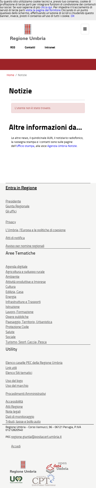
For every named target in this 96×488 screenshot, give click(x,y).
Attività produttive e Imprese (26, 282)
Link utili (11, 368)
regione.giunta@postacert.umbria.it (36, 437)
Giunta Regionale (17, 206)
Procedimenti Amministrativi (26, 394)
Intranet (50, 47)
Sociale (11, 337)
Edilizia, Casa (14, 292)
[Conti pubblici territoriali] (43, 479)
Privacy (11, 222)
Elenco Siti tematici (19, 373)
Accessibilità (14, 401)
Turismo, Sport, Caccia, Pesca (26, 342)
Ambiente (12, 277)
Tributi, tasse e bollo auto (23, 422)
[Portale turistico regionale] (16, 479)
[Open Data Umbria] (57, 466)
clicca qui (46, 7)
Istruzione (13, 307)
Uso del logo (14, 381)
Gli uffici (11, 211)
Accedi (16, 446)
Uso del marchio (17, 386)
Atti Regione (14, 407)
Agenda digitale (16, 267)
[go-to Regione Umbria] (28, 26)
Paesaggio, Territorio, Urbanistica (29, 322)
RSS (12, 47)
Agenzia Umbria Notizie (62, 146)
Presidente (13, 201)
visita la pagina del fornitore (43, 10)
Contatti (30, 47)
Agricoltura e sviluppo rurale (25, 272)
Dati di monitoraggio (20, 417)
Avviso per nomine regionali (25, 246)
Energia (11, 297)
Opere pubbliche (17, 317)
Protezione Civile (17, 327)
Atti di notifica (15, 238)
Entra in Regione (21, 187)
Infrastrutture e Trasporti (23, 302)
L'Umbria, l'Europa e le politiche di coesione (36, 230)
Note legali (13, 412)
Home (10, 75)
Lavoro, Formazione (19, 312)
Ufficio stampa (25, 146)
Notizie (22, 75)
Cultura (11, 287)
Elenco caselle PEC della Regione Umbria (34, 363)
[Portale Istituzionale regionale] (23, 466)
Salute (10, 332)
